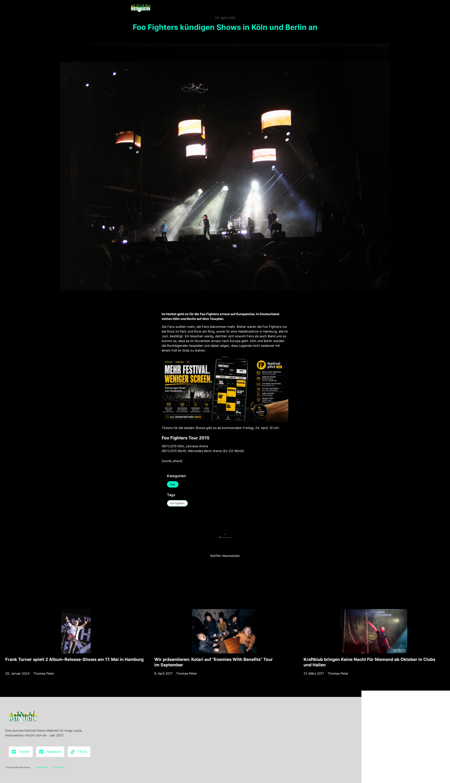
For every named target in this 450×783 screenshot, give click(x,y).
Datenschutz (42, 767)
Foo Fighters (177, 503)
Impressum (59, 767)
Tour (172, 484)
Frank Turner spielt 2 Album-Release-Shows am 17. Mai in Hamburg (74, 659)
